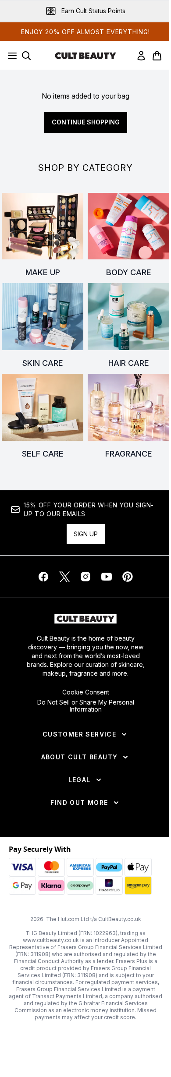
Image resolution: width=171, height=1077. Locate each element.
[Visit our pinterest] (127, 576)
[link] (141, 55)
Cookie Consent (85, 692)
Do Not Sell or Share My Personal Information (85, 706)
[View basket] (157, 55)
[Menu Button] (9, 55)
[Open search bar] (26, 55)
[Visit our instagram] (85, 576)
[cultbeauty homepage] (85, 55)
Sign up (86, 534)
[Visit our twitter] (64, 576)
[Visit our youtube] (106, 576)
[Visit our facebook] (43, 576)
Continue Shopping (86, 122)
